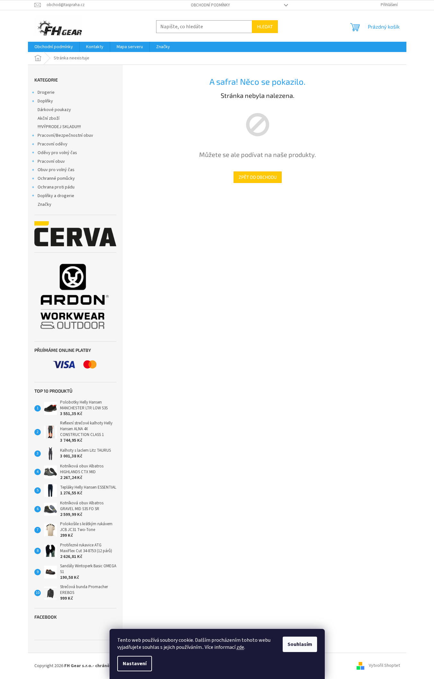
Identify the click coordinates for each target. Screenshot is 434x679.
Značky (44, 204)
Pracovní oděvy (52, 144)
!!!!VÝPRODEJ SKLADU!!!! (59, 127)
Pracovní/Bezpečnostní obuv (65, 135)
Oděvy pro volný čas (57, 153)
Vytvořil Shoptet (384, 666)
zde (240, 647)
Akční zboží (48, 118)
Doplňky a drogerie (56, 196)
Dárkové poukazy (54, 110)
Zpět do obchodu (258, 177)
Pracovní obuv (51, 161)
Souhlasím (300, 644)
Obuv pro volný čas (56, 170)
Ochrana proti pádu (56, 187)
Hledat (265, 26)
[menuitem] (53, 47)
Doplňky (45, 101)
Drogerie (46, 92)
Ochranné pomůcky (56, 178)
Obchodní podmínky (210, 5)
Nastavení (134, 663)
